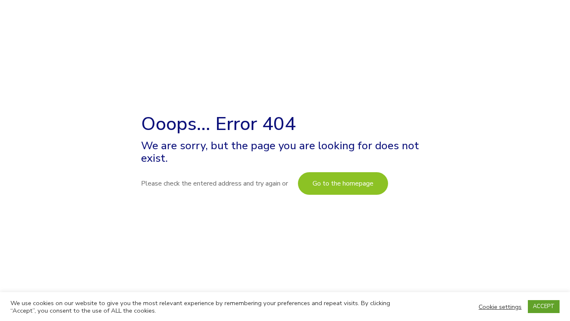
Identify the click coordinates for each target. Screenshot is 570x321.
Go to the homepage (343, 183)
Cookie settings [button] (500, 307)
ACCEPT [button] (544, 306)
